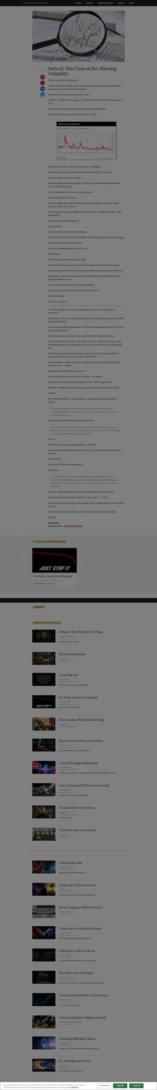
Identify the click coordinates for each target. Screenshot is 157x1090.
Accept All (136, 1085)
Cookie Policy (74, 1087)
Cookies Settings (104, 1085)
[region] (78, 1086)
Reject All (120, 1085)
